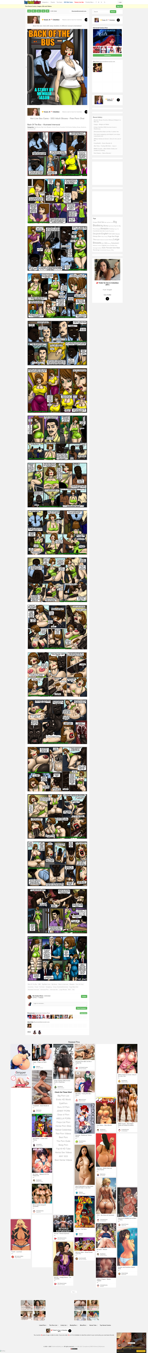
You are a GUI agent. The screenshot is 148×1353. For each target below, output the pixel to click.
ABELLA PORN (63, 1118)
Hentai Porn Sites (63, 1125)
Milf (34, 129)
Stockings (96, 250)
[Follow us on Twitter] (98, 2)
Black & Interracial (63, 984)
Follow (84, 996)
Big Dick (116, 226)
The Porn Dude (63, 1140)
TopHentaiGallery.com (58, 1346)
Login (120, 2)
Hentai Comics (60, 1087)
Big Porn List (63, 1095)
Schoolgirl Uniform (97, 248)
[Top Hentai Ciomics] (21, 1057)
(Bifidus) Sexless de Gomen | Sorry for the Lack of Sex (107, 139)
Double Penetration (109, 231)
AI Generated (124, 1131)
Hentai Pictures (124, 1224)
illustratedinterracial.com (78, 11)
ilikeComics (38, 1110)
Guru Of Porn (63, 1106)
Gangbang (49, 987)
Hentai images (82, 1193)
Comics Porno (55, 127)
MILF (69, 989)
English (104, 233)
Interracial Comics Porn (42, 1013)
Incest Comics (82, 1101)
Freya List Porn (63, 1122)
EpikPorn (63, 1103)
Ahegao (95, 222)
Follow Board (83, 1013)
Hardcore (83, 127)
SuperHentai (124, 1080)
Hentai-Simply (124, 1273)
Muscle (109, 243)
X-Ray (112, 250)
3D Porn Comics (82, 1068)
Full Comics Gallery (71, 127)
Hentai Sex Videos (63, 1152)
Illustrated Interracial (33, 989)
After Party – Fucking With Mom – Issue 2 (105, 146)
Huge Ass (111, 236)
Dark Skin (102, 231)
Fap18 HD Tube (63, 1148)
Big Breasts (38, 127)
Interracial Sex (54, 989)
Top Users (59, 2)
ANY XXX (63, 1156)
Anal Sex (101, 222)
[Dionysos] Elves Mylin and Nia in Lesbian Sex (106, 131)
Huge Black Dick (73, 987)
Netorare (95, 245)
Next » (74, 1292)
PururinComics (82, 1141)
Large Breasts (63, 989)
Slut (73, 989)
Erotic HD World (63, 1099)
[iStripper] (21, 1079)
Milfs (106, 243)
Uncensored (103, 250)
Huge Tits (123, 1225)
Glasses (117, 234)
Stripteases (101, 1346)
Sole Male (116, 247)
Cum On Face (79, 984)
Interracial (30, 129)
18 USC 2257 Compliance (82, 1346)
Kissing (111, 239)
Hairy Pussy (104, 236)
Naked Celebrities (63, 1129)
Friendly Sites (89, 2)
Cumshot (62, 127)
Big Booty (104, 225)
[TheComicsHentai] (35, 1032)
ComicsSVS (39, 1144)
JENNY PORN (63, 1110)
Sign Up (119, 6)
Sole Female (107, 247)
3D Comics (38, 1111)
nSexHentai (60, 1086)
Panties (112, 245)
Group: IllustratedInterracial (60, 987)
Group (78, 127)
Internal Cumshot (104, 239)
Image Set (38, 1212)
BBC (39, 984)
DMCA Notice (93, 1346)
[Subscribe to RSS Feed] (101, 2)
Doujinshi (97, 233)
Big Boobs (54, 984)
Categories (45, 2)
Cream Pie (116, 229)
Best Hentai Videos (63, 1159)
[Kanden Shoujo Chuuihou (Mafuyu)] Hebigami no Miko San (107, 121)
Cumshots (30, 987)
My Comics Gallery (19, 1256)
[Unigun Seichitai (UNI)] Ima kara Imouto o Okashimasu (105, 128)
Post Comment (81, 1008)
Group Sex (97, 236)
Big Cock (43, 127)
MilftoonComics (82, 1099)
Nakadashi (115, 243)
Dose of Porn (63, 1114)
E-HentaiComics (125, 1129)
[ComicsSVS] (40, 1032)
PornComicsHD (82, 1258)
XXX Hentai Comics (83, 1067)
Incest (98, 239)
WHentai (38, 1066)
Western (108, 250)
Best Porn (63, 1137)
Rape (116, 245)
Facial (36, 987)
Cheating (111, 229)
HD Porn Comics (82, 1259)
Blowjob (49, 127)
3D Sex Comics (39, 1067)
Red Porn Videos (63, 1133)
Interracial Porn (44, 989)
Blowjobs (72, 984)
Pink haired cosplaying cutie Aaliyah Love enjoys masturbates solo (107, 135)
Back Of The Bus (32, 984)
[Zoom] (43, 11)
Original (103, 245)
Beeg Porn (63, 1144)
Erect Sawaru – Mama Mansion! (102, 153)
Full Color (42, 987)
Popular (53, 2)
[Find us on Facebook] (96, 2)
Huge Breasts (18, 1257)
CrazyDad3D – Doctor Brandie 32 (103, 143)
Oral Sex (99, 245)
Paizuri (108, 245)
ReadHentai (102, 1129)
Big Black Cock (46, 984)
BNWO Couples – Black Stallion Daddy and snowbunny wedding (105, 149)
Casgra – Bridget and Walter (101, 124)
